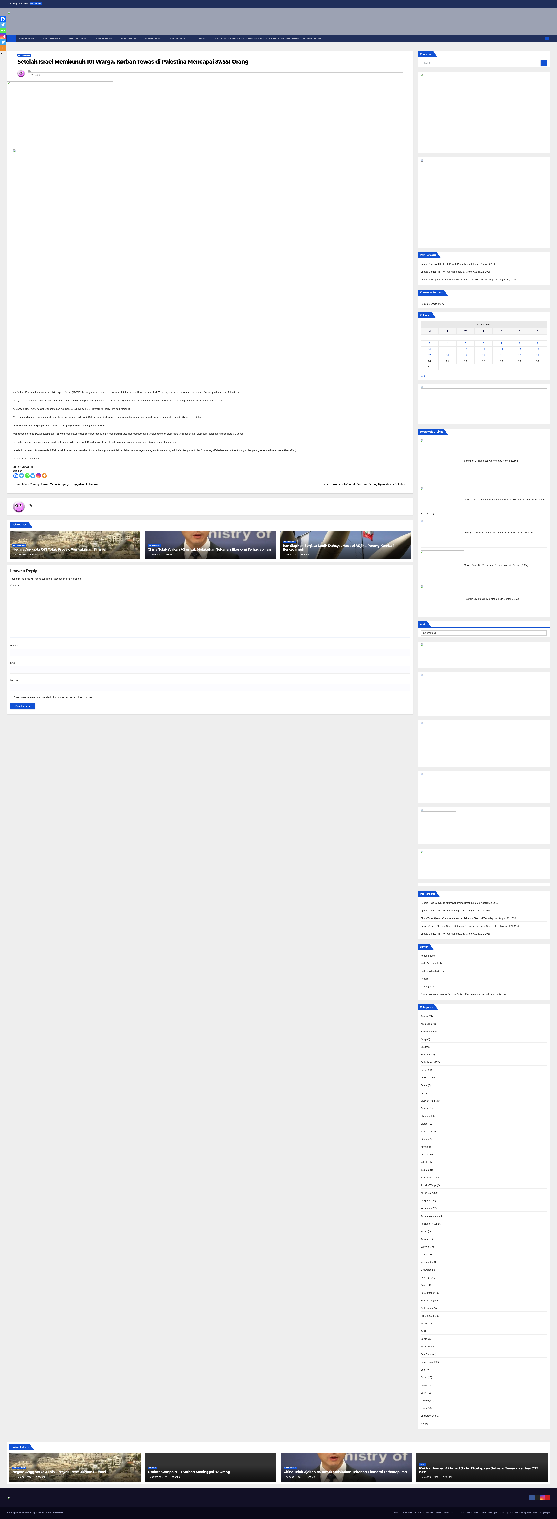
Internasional (24, 55)
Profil (423, 1331)
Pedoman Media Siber (432, 971)
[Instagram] (38, 475)
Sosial (424, 1377)
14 (501, 349)
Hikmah (425, 1147)
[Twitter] (21, 475)
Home (395, 1513)
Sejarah (425, 1339)
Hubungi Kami (428, 956)
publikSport (128, 38)
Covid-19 (425, 1077)
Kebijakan (426, 1200)
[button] (542, 38)
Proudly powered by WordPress (20, 1513)
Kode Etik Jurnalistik (431, 963)
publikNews (27, 38)
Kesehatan (426, 1208)
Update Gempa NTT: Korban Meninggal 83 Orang (447, 933)
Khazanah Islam (429, 1223)
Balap (424, 1039)
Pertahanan (427, 1308)
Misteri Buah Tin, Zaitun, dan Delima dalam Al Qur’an (492, 565)
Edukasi (425, 1108)
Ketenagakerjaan (430, 1216)
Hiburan (425, 1139)
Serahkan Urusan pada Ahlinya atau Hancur (487, 460)
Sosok (424, 1385)
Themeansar (57, 1513)
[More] (44, 475)
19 (465, 355)
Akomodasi (426, 1024)
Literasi (424, 1254)
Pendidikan (427, 1300)
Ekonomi (425, 1116)
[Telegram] (32, 475)
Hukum (424, 1154)
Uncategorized (428, 1416)
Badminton (426, 1031)
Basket (424, 1047)
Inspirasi (425, 1170)
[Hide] (1, 53)
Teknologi (426, 1400)
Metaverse (426, 1270)
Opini (423, 1285)
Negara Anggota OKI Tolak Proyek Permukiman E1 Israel (59, 549)
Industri (424, 1162)
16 (537, 349)
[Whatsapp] (27, 475)
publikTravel (179, 38)
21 (501, 355)
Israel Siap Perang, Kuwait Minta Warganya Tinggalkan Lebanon (56, 484)
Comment (16, 585)
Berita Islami (427, 1062)
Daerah (424, 1093)
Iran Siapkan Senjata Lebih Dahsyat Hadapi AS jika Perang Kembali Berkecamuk (338, 547)
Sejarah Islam (428, 1346)
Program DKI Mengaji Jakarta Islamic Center (487, 599)
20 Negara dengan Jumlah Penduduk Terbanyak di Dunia (494, 532)
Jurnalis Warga (428, 1185)
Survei (424, 1393)
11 (447, 349)
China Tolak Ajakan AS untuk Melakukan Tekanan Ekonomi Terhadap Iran (209, 549)
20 (483, 355)
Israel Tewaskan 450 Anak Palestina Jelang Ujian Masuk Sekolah (363, 484)
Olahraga (425, 1277)
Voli (423, 1423)
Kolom (424, 1231)
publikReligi (104, 38)
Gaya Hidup (427, 1131)
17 (429, 355)
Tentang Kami (428, 986)
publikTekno (153, 38)
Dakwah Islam (428, 1101)
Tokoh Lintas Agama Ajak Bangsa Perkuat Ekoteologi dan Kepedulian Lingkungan (267, 38)
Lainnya (201, 38)
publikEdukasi (78, 38)
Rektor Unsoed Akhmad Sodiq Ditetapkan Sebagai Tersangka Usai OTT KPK (461, 926)
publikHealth (52, 38)
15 (519, 349)
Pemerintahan (428, 1293)
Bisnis (424, 1070)
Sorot (423, 1369)
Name (14, 645)
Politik (424, 1323)
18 (447, 355)
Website (14, 680)
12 (465, 349)
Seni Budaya (427, 1354)
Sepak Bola (427, 1362)
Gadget (424, 1124)
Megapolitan (427, 1262)
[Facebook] (15, 475)
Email (14, 663)
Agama (424, 1016)
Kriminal (425, 1239)
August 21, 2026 (294, 1477)
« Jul (423, 376)
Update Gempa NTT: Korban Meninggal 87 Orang (447, 272)
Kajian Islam (427, 1193)
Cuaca (424, 1085)
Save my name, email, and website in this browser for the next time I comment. (54, 697)
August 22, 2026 (23, 1477)
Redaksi (34, 555)
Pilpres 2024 (427, 1316)
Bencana (425, 1054)
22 (519, 355)
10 (429, 349)
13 (483, 349)
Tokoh (424, 1408)
